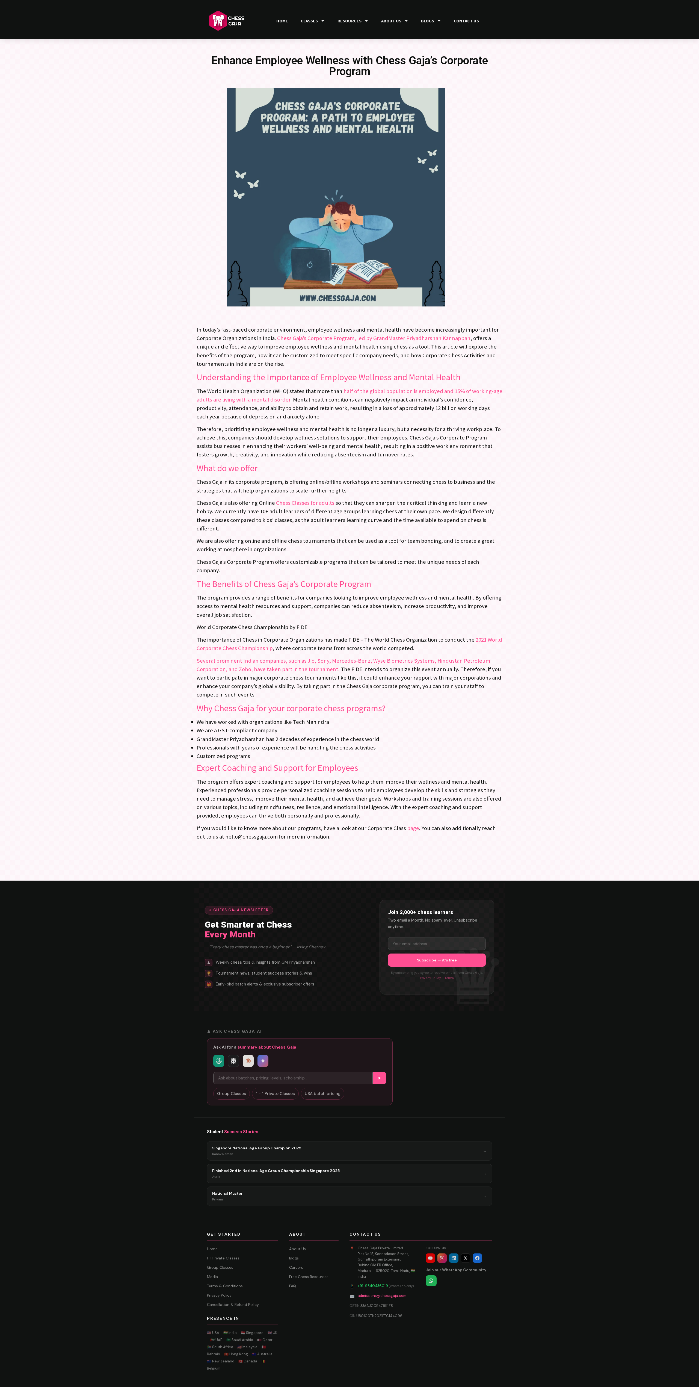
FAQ (292, 1285)
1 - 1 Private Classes (275, 1093)
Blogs (294, 1258)
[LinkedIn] (453, 1258)
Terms (449, 978)
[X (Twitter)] (465, 1258)
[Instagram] (442, 1258)
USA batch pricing (322, 1093)
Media (212, 1276)
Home (212, 1248)
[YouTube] (430, 1258)
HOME (282, 20)
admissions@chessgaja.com (382, 1295)
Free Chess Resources (308, 1276)
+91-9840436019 (373, 1285)
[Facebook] (477, 1258)
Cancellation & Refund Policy (233, 1304)
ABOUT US (391, 20)
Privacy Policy (430, 978)
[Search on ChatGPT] (218, 1061)
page (413, 828)
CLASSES (309, 20)
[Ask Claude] (248, 1061)
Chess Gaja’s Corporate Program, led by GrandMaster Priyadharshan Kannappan (373, 338)
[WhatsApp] (431, 1280)
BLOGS (427, 20)
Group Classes (231, 1093)
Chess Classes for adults (305, 502)
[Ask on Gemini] (262, 1061)
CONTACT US (466, 20)
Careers (296, 1267)
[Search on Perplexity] (233, 1061)
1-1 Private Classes (223, 1258)
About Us (297, 1248)
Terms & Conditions (225, 1285)
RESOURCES (349, 20)
